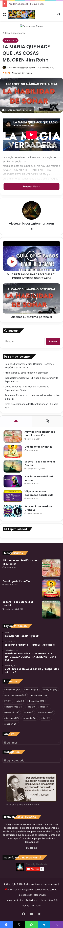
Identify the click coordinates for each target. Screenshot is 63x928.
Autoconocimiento (15, 695)
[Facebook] (28, 848)
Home (9, 900)
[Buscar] (58, 15)
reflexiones (11, 718)
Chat (38, 905)
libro (31, 706)
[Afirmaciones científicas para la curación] (13, 436)
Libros (43, 900)
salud (45, 718)
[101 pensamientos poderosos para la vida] (13, 496)
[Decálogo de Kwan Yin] (13, 451)
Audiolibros (31, 900)
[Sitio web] (32, 229)
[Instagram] (36, 848)
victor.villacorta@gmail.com (20, 67)
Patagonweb (39, 894)
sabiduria (29, 718)
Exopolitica (36, 701)
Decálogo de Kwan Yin (38, 446)
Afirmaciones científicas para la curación (40, 433)
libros (44, 706)
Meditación (11, 712)
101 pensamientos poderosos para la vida (39, 493)
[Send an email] (34, 67)
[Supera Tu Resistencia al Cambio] (13, 466)
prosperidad (45, 712)
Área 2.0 (53, 900)
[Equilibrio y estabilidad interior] (13, 481)
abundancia (12, 689)
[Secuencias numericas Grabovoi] (13, 511)
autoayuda (50, 689)
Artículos (18, 900)
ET (7, 701)
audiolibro (31, 689)
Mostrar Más (30, 186)
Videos (25, 905)
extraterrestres (13, 706)
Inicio (8, 33)
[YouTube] (32, 848)
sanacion (10, 724)
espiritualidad (39, 695)
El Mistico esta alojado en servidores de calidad (32, 889)
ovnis (28, 712)
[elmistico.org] (21, 14)
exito (20, 701)
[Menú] (4, 15)
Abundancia (18, 33)
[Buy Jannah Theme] (31, 26)
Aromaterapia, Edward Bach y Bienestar (26, 372)
